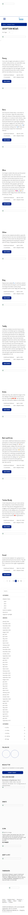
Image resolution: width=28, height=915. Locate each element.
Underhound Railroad (9, 75)
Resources (5, 612)
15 (18, 581)
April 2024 (5, 666)
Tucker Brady (7, 500)
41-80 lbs (15, 733)
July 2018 (5, 718)
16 (21, 581)
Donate (4, 901)
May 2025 (5, 638)
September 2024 (7, 656)
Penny (4, 58)
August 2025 (6, 632)
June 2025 (5, 636)
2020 (14, 77)
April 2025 (5, 641)
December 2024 (6, 649)
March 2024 (5, 669)
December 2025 (6, 623)
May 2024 (5, 664)
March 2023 (5, 690)
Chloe (4, 232)
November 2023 (7, 675)
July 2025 (5, 634)
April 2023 (5, 688)
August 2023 (6, 679)
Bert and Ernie (7, 438)
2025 (5, 608)
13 (13, 581)
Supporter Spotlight (7, 614)
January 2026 (6, 621)
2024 (5, 606)
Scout (4, 555)
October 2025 (6, 628)
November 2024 (7, 651)
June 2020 (5, 705)
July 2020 (5, 703)
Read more (7, 81)
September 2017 (7, 720)
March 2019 (5, 716)
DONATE (21, 19)
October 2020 (6, 697)
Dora (4, 109)
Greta (4, 392)
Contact (11, 902)
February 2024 (6, 671)
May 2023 (5, 686)
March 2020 (5, 712)
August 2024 (6, 658)
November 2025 (7, 625)
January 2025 (6, 647)
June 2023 (5, 684)
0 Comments (7, 77)
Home (4, 24)
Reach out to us (12, 877)
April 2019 (5, 714)
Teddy (4, 326)
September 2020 (7, 699)
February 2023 (6, 692)
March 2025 (5, 643)
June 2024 (5, 662)
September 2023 (7, 677)
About (14, 901)
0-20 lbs (15, 727)
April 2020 (5, 709)
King (3, 280)
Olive (4, 170)
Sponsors (4, 902)
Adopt (19, 901)
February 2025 (6, 645)
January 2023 (6, 694)
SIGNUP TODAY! (12, 772)
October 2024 (6, 653)
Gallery (9, 901)
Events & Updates (7, 610)
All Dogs (15, 739)
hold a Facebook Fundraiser (11, 878)
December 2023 (6, 673)
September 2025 (7, 630)
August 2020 (6, 701)
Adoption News (20, 77)
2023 (5, 603)
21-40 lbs (15, 730)
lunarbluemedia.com (7, 911)
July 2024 (5, 660)
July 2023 (5, 681)
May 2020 (5, 707)
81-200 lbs (15, 736)
